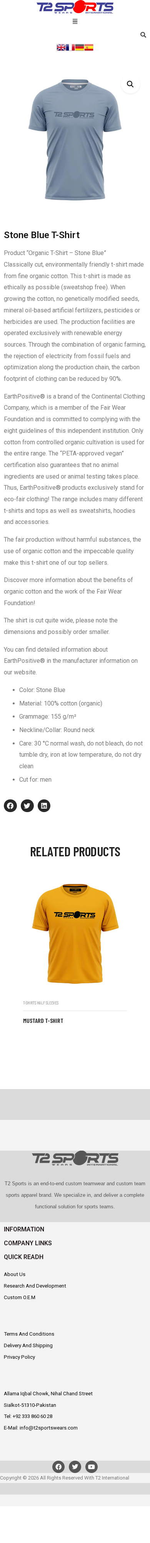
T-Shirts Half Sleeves (40, 1002)
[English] (61, 47)
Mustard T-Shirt (43, 1020)
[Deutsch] (79, 47)
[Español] (88, 47)
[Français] (70, 47)
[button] (75, 20)
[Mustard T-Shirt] (75, 933)
